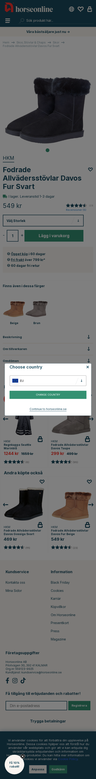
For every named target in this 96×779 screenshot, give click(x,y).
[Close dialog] (94, 371)
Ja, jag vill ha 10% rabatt (72, 400)
